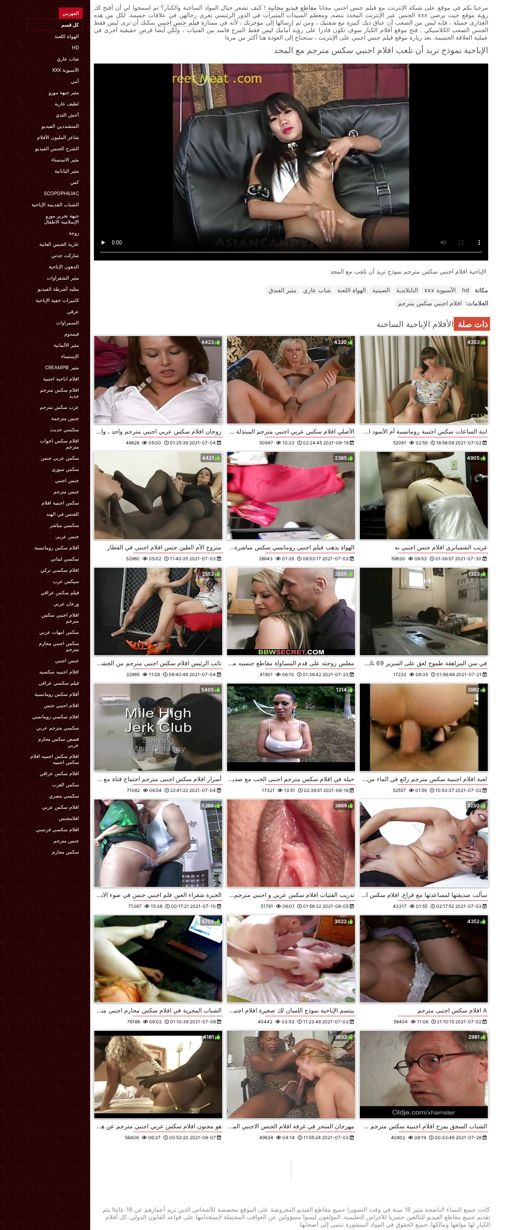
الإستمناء (70, 356)
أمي (75, 81)
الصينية (381, 290)
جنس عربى (67, 536)
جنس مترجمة (65, 418)
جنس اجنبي (67, 480)
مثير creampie (62, 367)
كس (74, 182)
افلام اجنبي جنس (61, 705)
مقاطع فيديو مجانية (291, 7)
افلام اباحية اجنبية (61, 379)
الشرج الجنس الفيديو (57, 148)
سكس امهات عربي (59, 632)
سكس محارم (65, 852)
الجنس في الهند (62, 514)
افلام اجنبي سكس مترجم (60, 618)
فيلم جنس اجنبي (177, 22)
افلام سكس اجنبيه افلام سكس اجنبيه (54, 759)
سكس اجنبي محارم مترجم (59, 646)
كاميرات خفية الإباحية (57, 300)
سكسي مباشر (64, 525)
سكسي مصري (64, 796)
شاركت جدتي (65, 255)
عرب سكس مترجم (59, 407)
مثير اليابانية (67, 171)
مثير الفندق (283, 290)
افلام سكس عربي (60, 807)
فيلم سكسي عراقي (59, 683)
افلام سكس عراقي (59, 773)
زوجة (74, 233)
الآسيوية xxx (65, 70)
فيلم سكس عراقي (60, 592)
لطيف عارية (67, 104)
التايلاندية (407, 290)
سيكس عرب (66, 581)
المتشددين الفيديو (60, 126)
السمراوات (67, 323)
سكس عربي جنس (60, 458)
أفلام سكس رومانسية (56, 548)
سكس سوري (65, 469)
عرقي (73, 311)
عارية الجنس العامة (59, 244)
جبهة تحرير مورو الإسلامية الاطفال (61, 219)
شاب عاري (68, 59)
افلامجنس (69, 818)
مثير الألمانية (66, 345)
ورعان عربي (66, 604)
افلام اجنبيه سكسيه (59, 672)
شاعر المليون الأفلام (58, 137)
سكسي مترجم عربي (57, 728)
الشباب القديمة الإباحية (55, 204)
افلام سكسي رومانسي (55, 716)
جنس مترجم (66, 491)
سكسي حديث (64, 429)
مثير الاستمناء (65, 160)
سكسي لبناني (65, 559)
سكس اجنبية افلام (60, 503)
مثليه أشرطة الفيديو (58, 289)
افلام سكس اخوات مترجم (59, 444)
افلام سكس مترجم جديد (59, 393)
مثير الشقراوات (63, 278)
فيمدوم (71, 334)
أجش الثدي (67, 115)
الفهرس (70, 13)
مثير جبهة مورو (64, 92)
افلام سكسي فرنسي (57, 829)
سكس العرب (65, 784)
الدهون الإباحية (64, 266)
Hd (75, 47)
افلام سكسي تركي (59, 570)
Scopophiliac (61, 193)
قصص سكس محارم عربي (58, 742)
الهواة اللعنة (67, 36)
